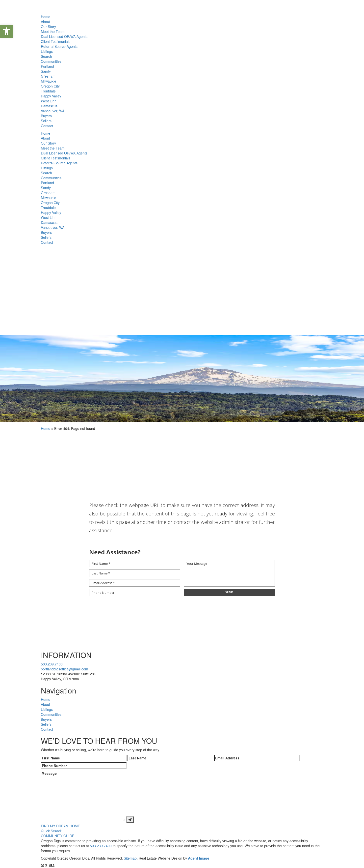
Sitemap (130, 858)
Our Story (48, 26)
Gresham (48, 76)
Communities (51, 61)
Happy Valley (51, 95)
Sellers (46, 120)
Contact (47, 125)
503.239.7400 (52, 663)
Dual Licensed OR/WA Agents (64, 36)
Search (46, 56)
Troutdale (48, 91)
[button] (6, 31)
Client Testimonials (55, 41)
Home (45, 16)
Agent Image (198, 858)
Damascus (49, 105)
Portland (47, 66)
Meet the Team (53, 31)
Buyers (46, 115)
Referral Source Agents (59, 46)
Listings (47, 51)
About (45, 21)
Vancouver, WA (52, 110)
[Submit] (130, 819)
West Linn (48, 100)
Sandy (46, 71)
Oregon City (50, 86)
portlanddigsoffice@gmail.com (64, 668)
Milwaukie (48, 81)
